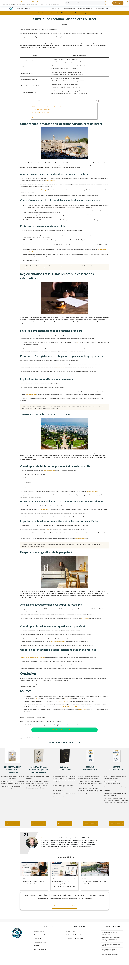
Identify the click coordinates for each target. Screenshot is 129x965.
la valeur (47, 529)
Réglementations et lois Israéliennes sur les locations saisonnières (48, 106)
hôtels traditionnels (50, 180)
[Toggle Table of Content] (96, 101)
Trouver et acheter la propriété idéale (41, 109)
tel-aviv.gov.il (67, 698)
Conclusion (35, 115)
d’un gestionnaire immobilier (57, 641)
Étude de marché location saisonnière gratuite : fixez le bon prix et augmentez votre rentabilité (64, 884)
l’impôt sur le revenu (30, 394)
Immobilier (44, 268)
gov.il (35, 698)
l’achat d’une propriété (49, 470)
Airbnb (26, 165)
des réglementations (46, 509)
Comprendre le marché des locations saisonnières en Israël (47, 104)
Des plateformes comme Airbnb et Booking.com (32, 657)
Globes (59, 701)
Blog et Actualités (112, 926)
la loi (78, 342)
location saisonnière (80, 538)
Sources (34, 117)
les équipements (85, 618)
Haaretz (65, 701)
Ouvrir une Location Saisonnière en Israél (64, 19)
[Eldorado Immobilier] (11, 8)
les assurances (60, 367)
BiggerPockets (82, 709)
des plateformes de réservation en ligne (37, 190)
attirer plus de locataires (92, 491)
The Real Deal (66, 706)
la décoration (32, 609)
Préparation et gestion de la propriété (42, 112)
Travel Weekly (75, 706)
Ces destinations (47, 215)
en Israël (40, 43)
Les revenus (23, 383)
